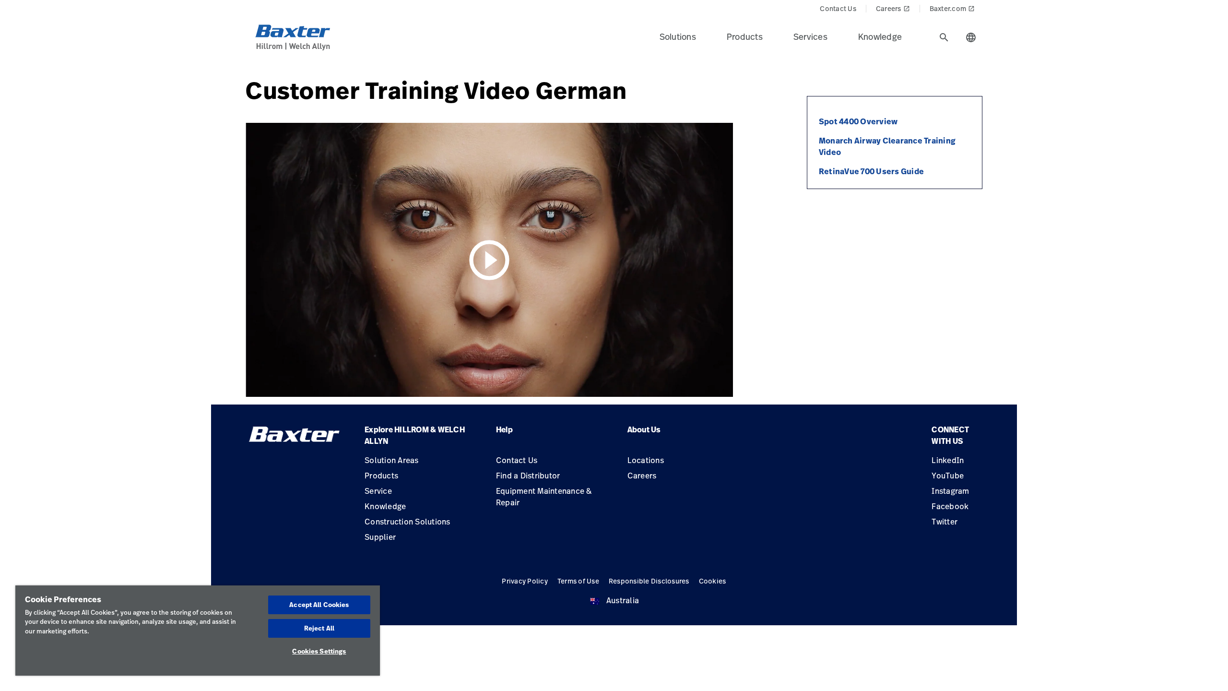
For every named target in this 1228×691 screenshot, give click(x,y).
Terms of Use (578, 580)
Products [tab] (745, 36)
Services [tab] (810, 36)
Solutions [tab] (678, 36)
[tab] (944, 37)
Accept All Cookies (319, 604)
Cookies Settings (319, 651)
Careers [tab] (893, 8)
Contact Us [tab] (838, 8)
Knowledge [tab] (880, 36)
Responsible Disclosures (649, 580)
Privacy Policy (525, 580)
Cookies (712, 580)
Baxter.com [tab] (952, 8)
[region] (197, 630)
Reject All (319, 628)
